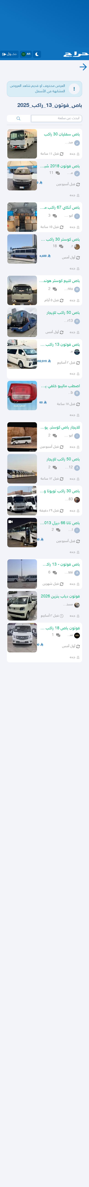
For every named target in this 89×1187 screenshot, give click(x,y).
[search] (18, 118)
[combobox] (56, 118)
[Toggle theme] (37, 54)
